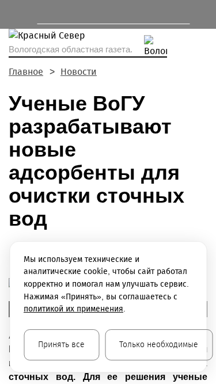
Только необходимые (158, 344)
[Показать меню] (14, 14)
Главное (26, 71)
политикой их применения (73, 309)
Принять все (61, 344)
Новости (78, 71)
